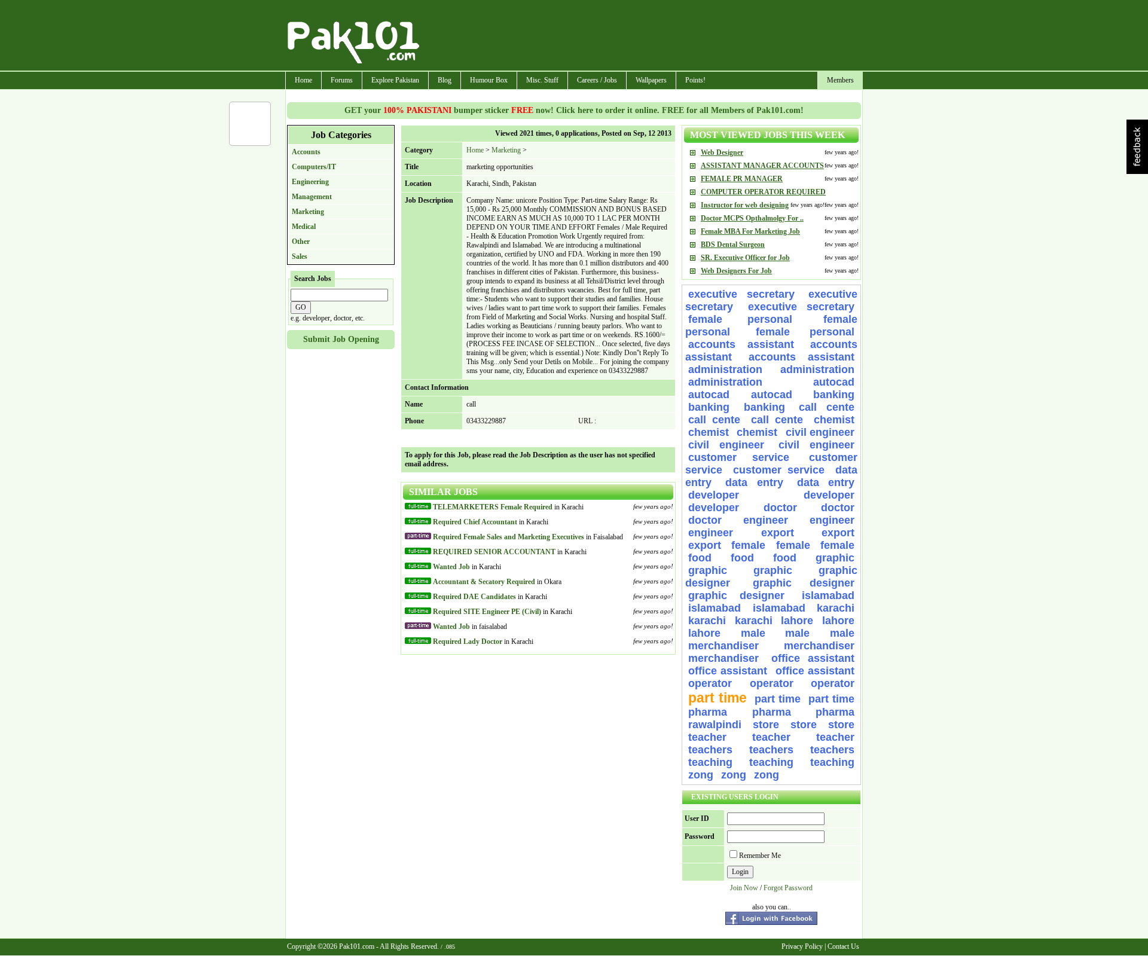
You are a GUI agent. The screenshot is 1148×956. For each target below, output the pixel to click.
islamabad (828, 595)
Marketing (308, 211)
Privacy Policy (802, 946)
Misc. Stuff (542, 80)
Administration (725, 369)
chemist (834, 420)
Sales (299, 256)
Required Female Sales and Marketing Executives (508, 537)
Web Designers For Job (736, 271)
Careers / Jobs (597, 80)
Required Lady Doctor (467, 641)
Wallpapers (651, 80)
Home (303, 80)
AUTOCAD (833, 382)
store (766, 725)
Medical (304, 226)
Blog (444, 80)
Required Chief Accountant (475, 522)
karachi (835, 608)
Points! (695, 80)
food (700, 558)
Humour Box (489, 80)
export (777, 533)
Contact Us (843, 946)
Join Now (744, 888)
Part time (717, 697)
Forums (342, 80)
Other (301, 241)
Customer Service (738, 457)
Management (312, 197)
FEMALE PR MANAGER (742, 179)
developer (713, 495)
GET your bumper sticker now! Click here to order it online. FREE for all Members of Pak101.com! (574, 110)
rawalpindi (714, 725)
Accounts (306, 152)
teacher (707, 737)
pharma (707, 712)
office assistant (812, 658)
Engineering (310, 182)
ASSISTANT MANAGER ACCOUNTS (762, 165)
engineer (765, 520)
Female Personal (752, 319)
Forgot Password (788, 888)
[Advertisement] (641, 36)
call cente (826, 407)
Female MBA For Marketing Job (750, 231)
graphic (835, 558)
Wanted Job (451, 567)
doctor (780, 508)
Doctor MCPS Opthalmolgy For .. (752, 218)
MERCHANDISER (723, 646)
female (748, 545)
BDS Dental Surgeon (733, 244)
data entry (754, 482)
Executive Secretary (741, 294)
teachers (710, 750)
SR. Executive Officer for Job (745, 257)
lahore (797, 621)
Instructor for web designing (745, 205)
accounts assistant (741, 344)
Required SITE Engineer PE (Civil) (487, 611)
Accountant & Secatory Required (484, 582)
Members (840, 80)
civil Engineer (820, 432)
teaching (710, 762)
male (753, 633)
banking (833, 395)
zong (700, 775)
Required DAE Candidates (474, 596)
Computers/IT (314, 167)
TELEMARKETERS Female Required (492, 507)
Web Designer (722, 152)
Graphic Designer (803, 583)
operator (710, 683)
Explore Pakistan (395, 80)
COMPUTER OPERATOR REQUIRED (763, 192)
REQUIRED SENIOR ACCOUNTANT (494, 552)
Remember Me (760, 855)
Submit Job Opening (341, 339)
